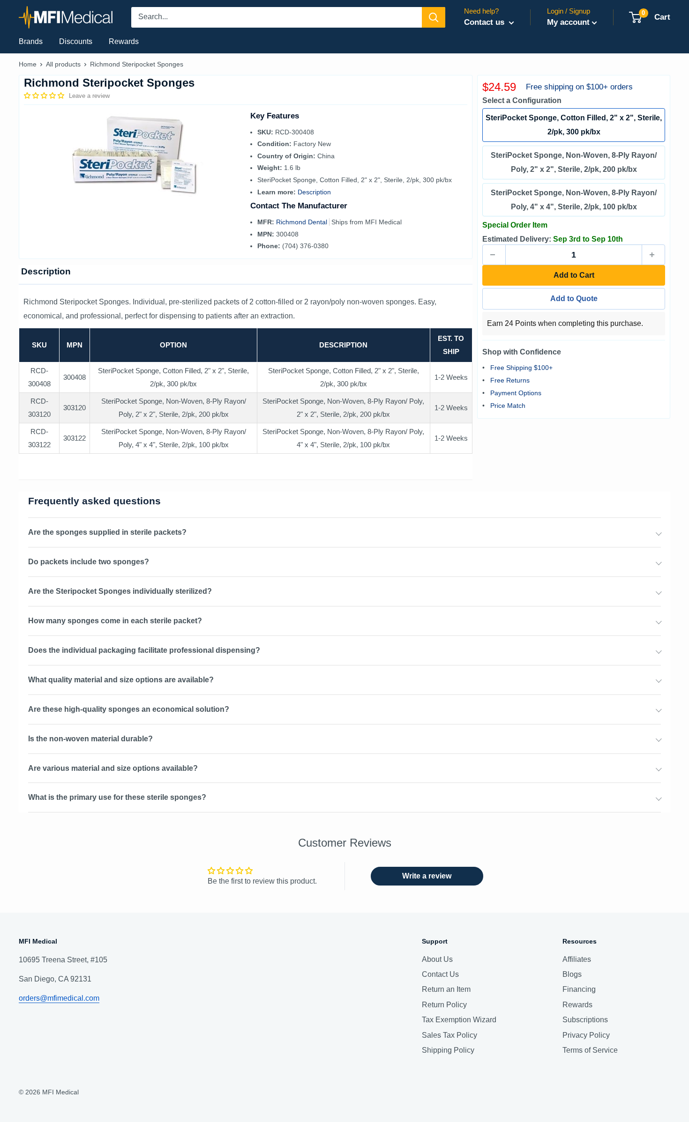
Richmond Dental (302, 222)
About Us (437, 959)
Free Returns (510, 380)
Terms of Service (590, 1050)
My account (568, 22)
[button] (45, 95)
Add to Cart (574, 275)
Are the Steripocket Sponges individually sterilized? (120, 591)
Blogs (572, 974)
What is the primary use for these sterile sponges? (117, 797)
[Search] (433, 17)
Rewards (124, 41)
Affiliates (576, 959)
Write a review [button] (426, 876)
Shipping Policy (448, 1050)
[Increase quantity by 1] (653, 255)
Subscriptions (585, 1020)
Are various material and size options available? (113, 768)
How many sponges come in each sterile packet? (115, 621)
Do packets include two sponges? (88, 562)
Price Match (507, 405)
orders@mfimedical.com (59, 998)
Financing (579, 989)
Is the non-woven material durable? (90, 739)
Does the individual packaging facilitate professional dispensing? (144, 650)
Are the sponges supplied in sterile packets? (107, 532)
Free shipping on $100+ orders (579, 86)
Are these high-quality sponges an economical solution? (128, 709)
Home (28, 64)
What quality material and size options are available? (121, 680)
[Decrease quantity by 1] (494, 255)
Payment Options (515, 393)
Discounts (75, 41)
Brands (31, 41)
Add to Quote (574, 299)
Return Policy (444, 1005)
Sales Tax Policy (449, 1035)
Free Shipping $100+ (521, 367)
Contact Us (440, 974)
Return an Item (446, 989)
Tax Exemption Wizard (459, 1020)
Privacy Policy (586, 1035)
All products (63, 64)
